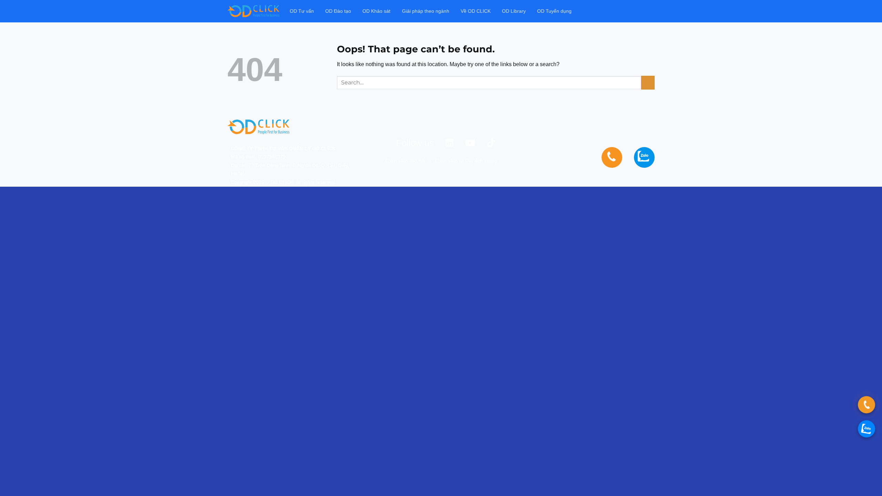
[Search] (652, 11)
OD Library (514, 11)
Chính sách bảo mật (405, 160)
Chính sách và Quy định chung (465, 160)
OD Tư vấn (302, 11)
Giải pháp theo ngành (425, 11)
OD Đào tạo (338, 11)
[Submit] (648, 82)
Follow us (415, 143)
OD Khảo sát (376, 11)
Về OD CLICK (476, 11)
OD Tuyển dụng (554, 11)
